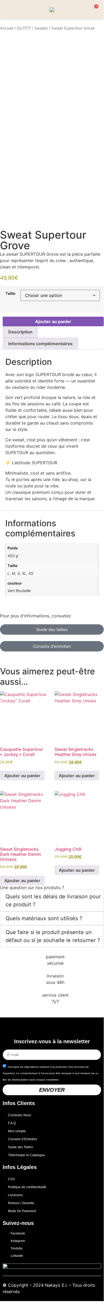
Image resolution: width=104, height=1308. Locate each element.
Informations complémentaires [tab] (40, 343)
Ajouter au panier (53, 321)
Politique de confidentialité (27, 1187)
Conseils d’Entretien (22, 1139)
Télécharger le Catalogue (26, 1155)
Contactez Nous (19, 1115)
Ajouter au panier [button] (22, 775)
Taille (10, 293)
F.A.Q (12, 1123)
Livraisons (15, 1195)
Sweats (41, 28)
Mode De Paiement (22, 1211)
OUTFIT (24, 28)
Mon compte (17, 1131)
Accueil (6, 28)
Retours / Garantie (21, 1203)
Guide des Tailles (20, 1147)
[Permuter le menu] (7, 9)
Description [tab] (20, 332)
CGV (11, 1179)
